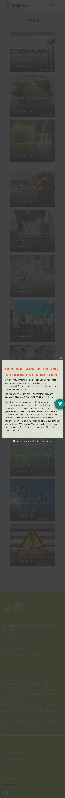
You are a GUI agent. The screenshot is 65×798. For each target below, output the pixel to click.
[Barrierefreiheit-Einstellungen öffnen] (60, 404)
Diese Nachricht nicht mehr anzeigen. (32, 440)
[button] (5, 792)
